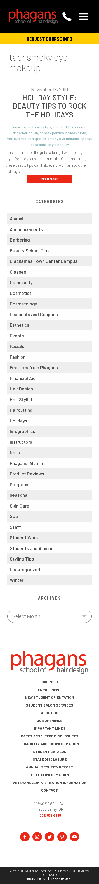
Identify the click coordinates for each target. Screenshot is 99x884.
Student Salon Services (49, 705)
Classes (18, 272)
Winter (16, 580)
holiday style (75, 132)
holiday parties (52, 132)
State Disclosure (50, 759)
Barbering (20, 240)
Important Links (49, 728)
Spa (14, 516)
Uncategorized (25, 569)
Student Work (24, 537)
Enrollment (49, 689)
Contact (49, 790)
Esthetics (19, 325)
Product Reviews (27, 474)
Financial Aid (23, 378)
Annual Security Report (49, 767)
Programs (20, 484)
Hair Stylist (21, 399)
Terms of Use (60, 878)
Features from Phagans (34, 367)
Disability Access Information (49, 743)
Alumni (16, 218)
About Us (49, 712)
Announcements (26, 229)
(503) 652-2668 (49, 815)
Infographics (22, 431)
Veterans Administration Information (50, 782)
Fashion (18, 357)
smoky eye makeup (63, 138)
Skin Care (19, 506)
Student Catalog (49, 751)
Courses (49, 681)
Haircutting (21, 410)
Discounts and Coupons (34, 314)
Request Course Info (49, 38)
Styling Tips (22, 559)
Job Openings (50, 720)
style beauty (58, 144)
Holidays (18, 420)
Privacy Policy (36, 878)
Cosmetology (23, 303)
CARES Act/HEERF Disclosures (49, 736)
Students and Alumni (31, 548)
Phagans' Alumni (26, 463)
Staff (15, 527)
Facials (17, 346)
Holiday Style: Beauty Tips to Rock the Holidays (49, 106)
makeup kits (17, 138)
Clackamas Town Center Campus (43, 261)
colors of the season (69, 127)
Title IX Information (49, 774)
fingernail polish (25, 132)
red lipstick (37, 138)
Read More (49, 179)
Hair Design (21, 388)
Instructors (21, 442)
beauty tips (41, 127)
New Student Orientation (49, 697)
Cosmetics (21, 293)
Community (21, 282)
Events (17, 335)
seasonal (19, 495)
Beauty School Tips (30, 250)
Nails (15, 452)
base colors (21, 127)
